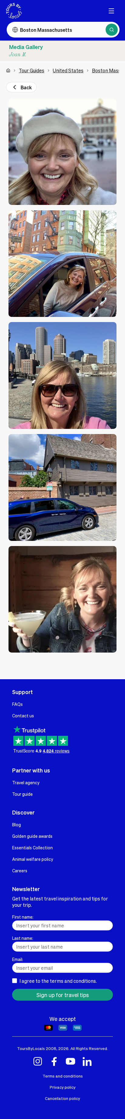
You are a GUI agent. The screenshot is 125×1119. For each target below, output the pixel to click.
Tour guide (22, 794)
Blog (16, 824)
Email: (17, 959)
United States (68, 70)
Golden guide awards (32, 836)
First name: (22, 917)
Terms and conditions (62, 1075)
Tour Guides (31, 70)
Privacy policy (63, 1087)
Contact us (23, 715)
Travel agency (25, 782)
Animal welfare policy (32, 859)
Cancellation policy (62, 1098)
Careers (19, 870)
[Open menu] (111, 10)
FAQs (17, 704)
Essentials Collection (32, 847)
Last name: (22, 938)
